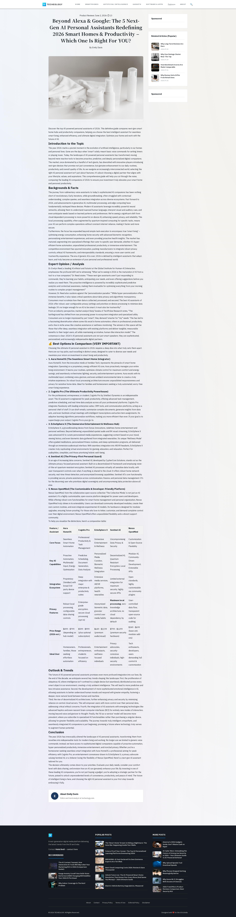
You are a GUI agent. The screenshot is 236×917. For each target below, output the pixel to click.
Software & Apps (154, 4)
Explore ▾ (171, 4)
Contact (96, 903)
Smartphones (92, 4)
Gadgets (137, 4)
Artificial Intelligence (115, 4)
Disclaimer (146, 903)
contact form (72, 849)
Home (77, 4)
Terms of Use (120, 903)
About (183, 4)
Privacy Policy (107, 903)
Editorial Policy (133, 903)
